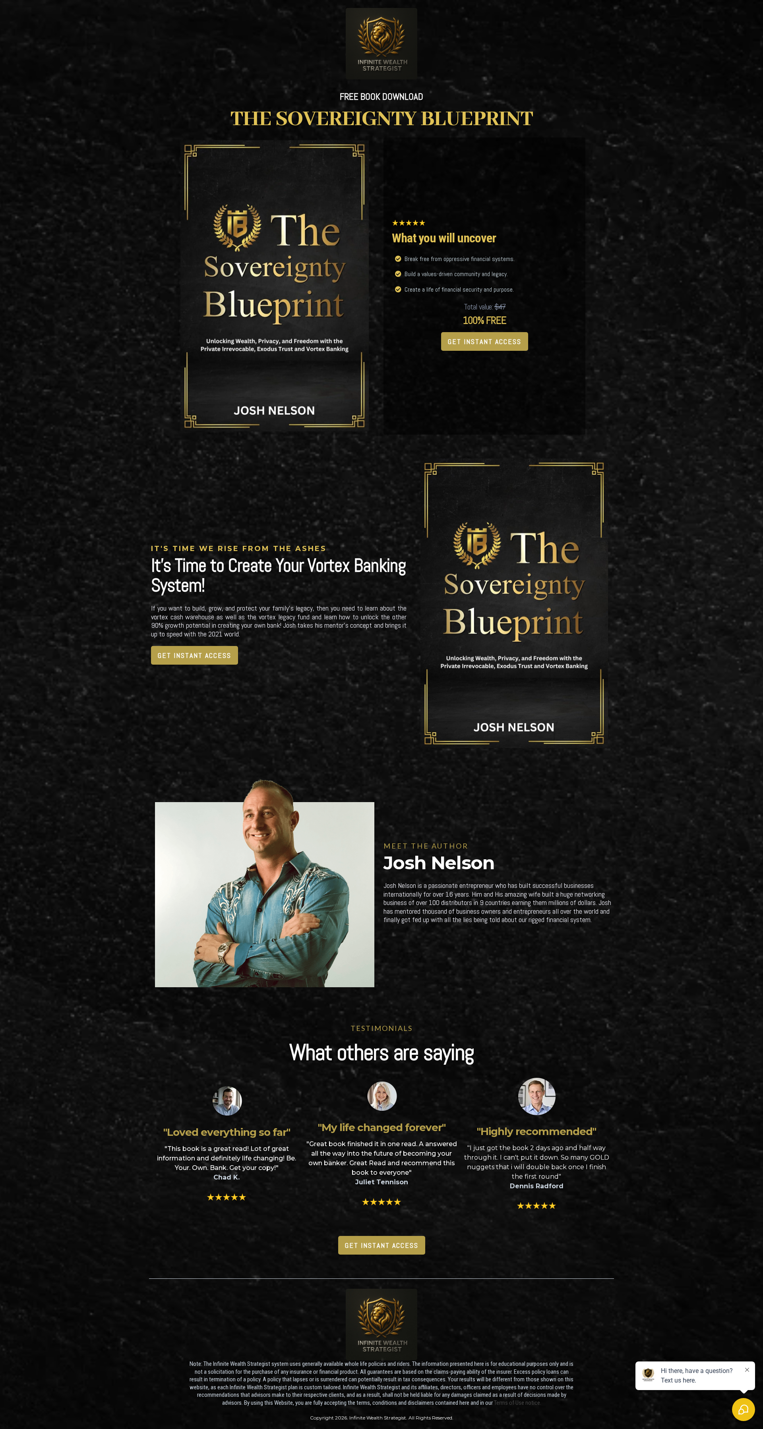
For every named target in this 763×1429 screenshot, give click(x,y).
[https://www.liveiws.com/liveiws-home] (381, 43)
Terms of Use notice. (517, 1402)
